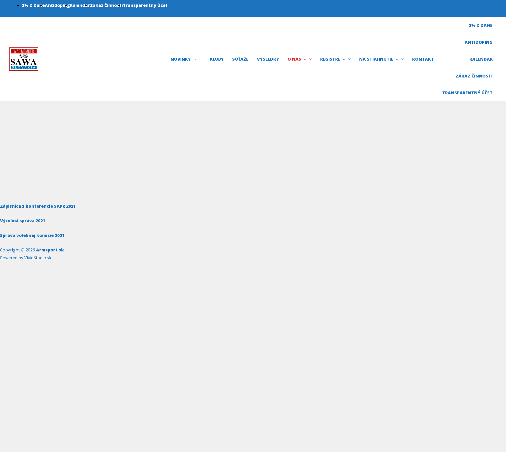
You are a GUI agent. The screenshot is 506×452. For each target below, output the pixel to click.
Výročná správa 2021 (22, 220)
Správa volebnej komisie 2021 (32, 235)
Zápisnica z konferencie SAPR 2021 (38, 206)
